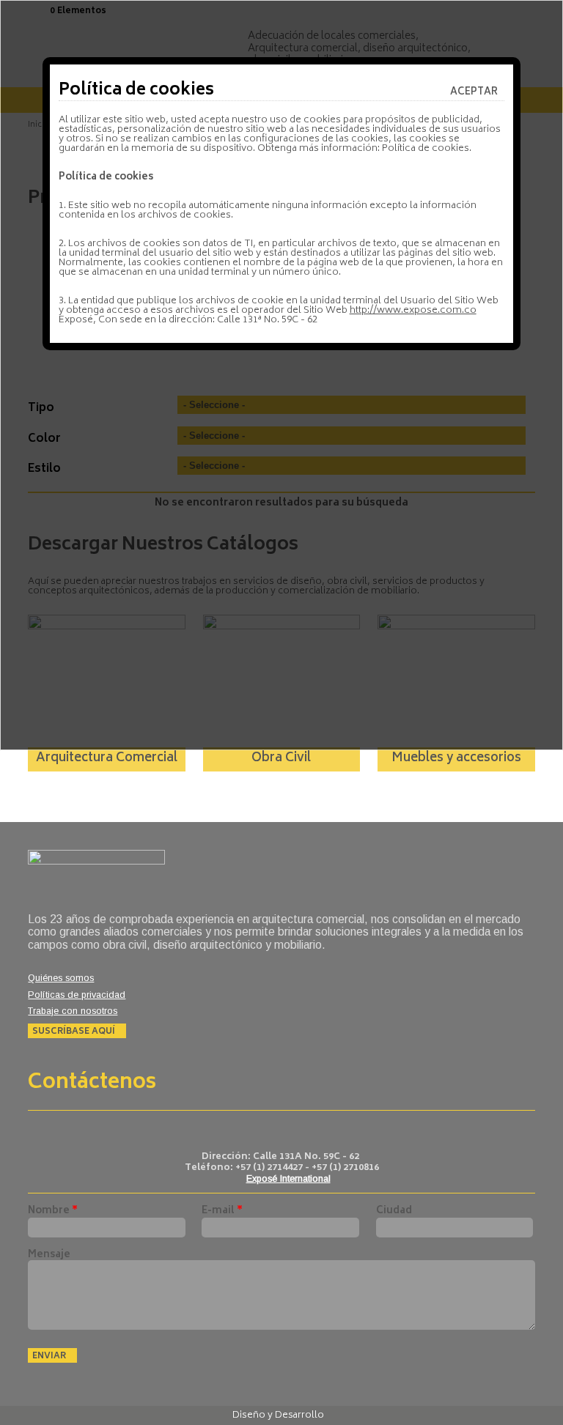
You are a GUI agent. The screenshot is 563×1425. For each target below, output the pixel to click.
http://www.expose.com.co (413, 311)
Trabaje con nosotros (72, 1011)
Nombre (53, 1211)
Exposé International (288, 1179)
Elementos (81, 11)
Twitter (263, 1129)
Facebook (233, 1129)
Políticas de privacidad (76, 995)
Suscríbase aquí (73, 1031)
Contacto (324, 1129)
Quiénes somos (61, 978)
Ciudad (394, 1211)
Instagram (294, 1129)
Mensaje (49, 1255)
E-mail (222, 1211)
